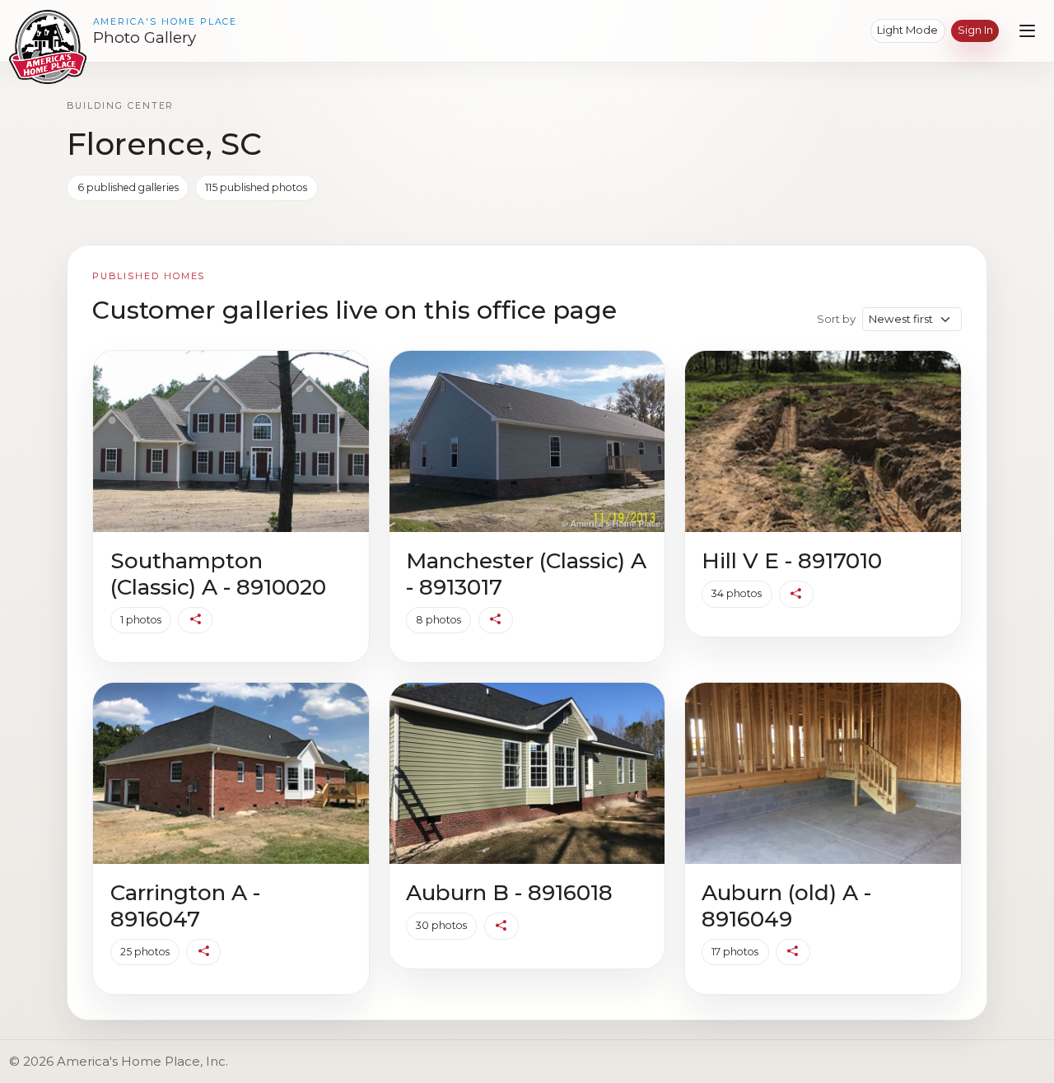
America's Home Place (165, 21)
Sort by (836, 318)
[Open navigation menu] (1027, 31)
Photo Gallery (144, 38)
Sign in (975, 29)
